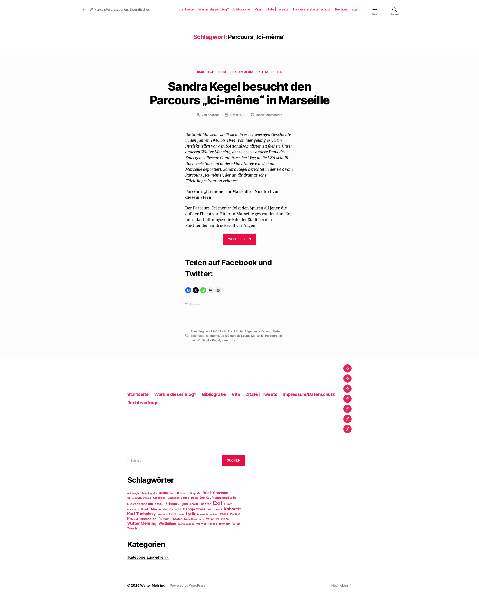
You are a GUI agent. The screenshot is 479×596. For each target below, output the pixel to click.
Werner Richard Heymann (213, 523)
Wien (236, 523)
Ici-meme (212, 336)
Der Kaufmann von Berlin (218, 498)
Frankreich (133, 509)
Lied (172, 514)
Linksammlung (242, 72)
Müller (214, 514)
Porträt (235, 514)
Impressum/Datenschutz (312, 9)
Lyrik (190, 513)
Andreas (213, 115)
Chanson (220, 493)
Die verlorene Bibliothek (145, 504)
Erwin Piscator (200, 504)
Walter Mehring (142, 523)
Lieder (181, 514)
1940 (200, 72)
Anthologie (133, 493)
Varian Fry (228, 340)
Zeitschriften (270, 72)
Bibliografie (241, 9)
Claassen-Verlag (178, 497)
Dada (194, 497)
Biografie (195, 493)
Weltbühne (167, 523)
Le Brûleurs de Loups (235, 336)
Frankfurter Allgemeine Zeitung (249, 331)
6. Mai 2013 (237, 115)
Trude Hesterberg (194, 519)
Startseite (186, 9)
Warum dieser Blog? (213, 9)
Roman (163, 519)
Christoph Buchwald (139, 498)
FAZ (214, 331)
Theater (176, 518)
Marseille (257, 336)
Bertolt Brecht (179, 493)
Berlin (163, 493)
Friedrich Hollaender (154, 509)
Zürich (132, 528)
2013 (222, 72)
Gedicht (175, 509)
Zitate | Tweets (277, 9)
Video (225, 518)
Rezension (148, 519)
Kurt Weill (162, 514)
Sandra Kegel (211, 340)
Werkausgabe (186, 524)
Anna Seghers (200, 331)
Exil (217, 503)
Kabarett (232, 508)
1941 (211, 72)
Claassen (159, 497)
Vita (258, 9)
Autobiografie (149, 493)
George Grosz (194, 509)
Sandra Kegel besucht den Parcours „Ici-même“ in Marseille (239, 93)
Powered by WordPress (187, 585)
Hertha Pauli (215, 509)
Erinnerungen (176, 504)
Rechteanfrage (346, 9)
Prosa (132, 518)
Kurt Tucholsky (141, 513)
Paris (224, 514)
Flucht (222, 331)
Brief (207, 493)
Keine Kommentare (269, 115)
